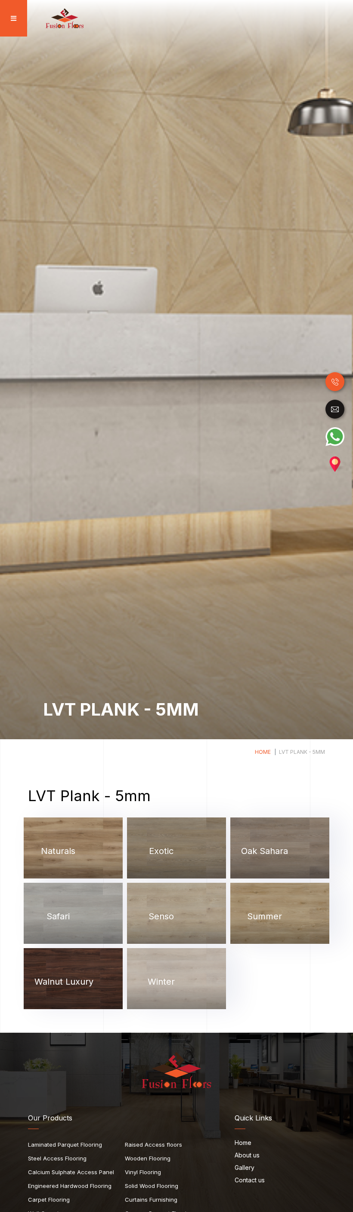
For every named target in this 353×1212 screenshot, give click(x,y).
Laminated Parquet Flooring (65, 1144)
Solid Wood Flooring (151, 1185)
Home (263, 752)
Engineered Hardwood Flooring (69, 1185)
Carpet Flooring (49, 1199)
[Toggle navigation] (11, 18)
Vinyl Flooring (143, 1172)
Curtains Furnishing (151, 1199)
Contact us (250, 1180)
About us (247, 1155)
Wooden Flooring (147, 1158)
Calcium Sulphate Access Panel (71, 1172)
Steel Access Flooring (57, 1158)
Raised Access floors (153, 1144)
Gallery (244, 1168)
